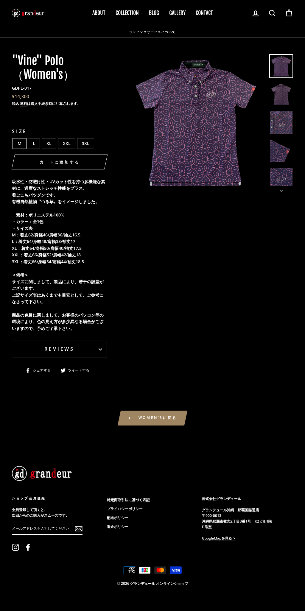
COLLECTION (127, 13)
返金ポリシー (117, 526)
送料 (23, 103)
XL (49, 143)
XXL (67, 143)
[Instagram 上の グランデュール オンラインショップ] (15, 547)
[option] (152, 32)
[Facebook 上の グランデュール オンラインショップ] (28, 547)
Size (19, 131)
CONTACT (204, 13)
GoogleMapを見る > (218, 538)
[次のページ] (281, 189)
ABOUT (98, 13)
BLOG (154, 13)
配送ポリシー (117, 517)
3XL (85, 143)
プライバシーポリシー (125, 508)
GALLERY (177, 13)
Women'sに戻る (156, 417)
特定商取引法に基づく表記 (128, 499)
